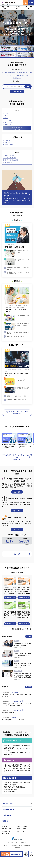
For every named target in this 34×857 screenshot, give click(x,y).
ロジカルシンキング (22, 72)
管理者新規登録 (6, 854)
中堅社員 (5, 118)
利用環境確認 (26, 845)
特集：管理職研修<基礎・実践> (17, 128)
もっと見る (16, 81)
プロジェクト (17, 78)
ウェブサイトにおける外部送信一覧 (13, 845)
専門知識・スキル (8, 145)
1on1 (30, 72)
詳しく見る (17, 492)
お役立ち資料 (26, 855)
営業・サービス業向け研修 (10, 160)
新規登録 (25, 3)
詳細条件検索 (18, 91)
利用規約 (23, 843)
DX (15, 75)
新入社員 (4, 72)
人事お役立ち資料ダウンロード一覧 (21, 629)
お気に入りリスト (21, 828)
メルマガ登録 (5, 833)
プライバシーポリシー (14, 843)
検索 (28, 86)
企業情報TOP (16, 847)
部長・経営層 (7, 124)
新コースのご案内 (6, 828)
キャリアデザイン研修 (9, 158)
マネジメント (26, 75)
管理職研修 (11, 72)
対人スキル (6, 140)
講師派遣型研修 (6, 831)
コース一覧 (4, 826)
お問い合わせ (17, 854)
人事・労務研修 (7, 162)
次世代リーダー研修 (9, 155)
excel (19, 75)
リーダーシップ (9, 75)
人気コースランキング (22, 826)
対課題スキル (7, 142)
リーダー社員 (7, 120)
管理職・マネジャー (9, 122)
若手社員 (5, 116)
